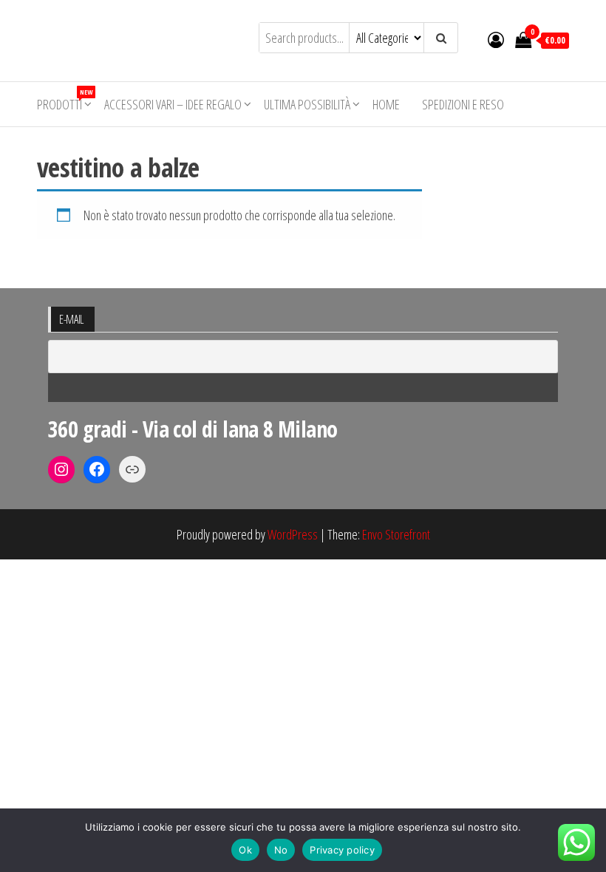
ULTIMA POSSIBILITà (307, 104)
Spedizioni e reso (463, 104)
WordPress (293, 534)
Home (386, 104)
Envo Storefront (396, 534)
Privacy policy (342, 850)
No (281, 850)
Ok (245, 850)
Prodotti (64, 100)
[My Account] (496, 39)
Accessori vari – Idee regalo (173, 104)
